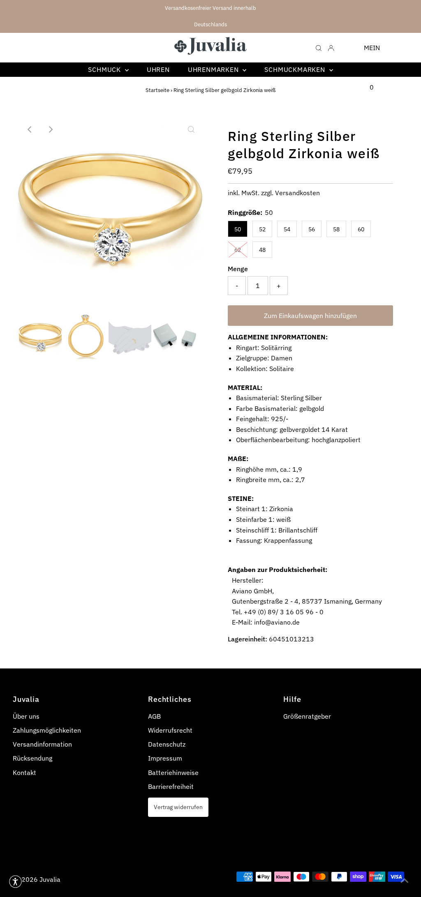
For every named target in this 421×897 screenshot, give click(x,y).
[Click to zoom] (191, 129)
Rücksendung (32, 758)
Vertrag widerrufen (178, 807)
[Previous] (30, 129)
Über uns (26, 716)
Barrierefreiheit (171, 786)
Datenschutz (166, 744)
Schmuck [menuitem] (105, 69)
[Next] (50, 129)
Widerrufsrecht (170, 730)
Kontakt (24, 772)
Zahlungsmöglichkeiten (47, 730)
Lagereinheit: (247, 639)
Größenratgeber (307, 716)
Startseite (157, 90)
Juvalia (49, 879)
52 (262, 229)
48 (262, 250)
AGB (154, 716)
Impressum (165, 758)
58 (336, 229)
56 (311, 229)
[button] (15, 881)
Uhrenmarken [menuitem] (214, 69)
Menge (238, 269)
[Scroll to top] (404, 880)
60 (361, 229)
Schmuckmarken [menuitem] (295, 69)
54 (287, 229)
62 (237, 250)
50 (237, 229)
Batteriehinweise (173, 772)
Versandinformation (42, 744)
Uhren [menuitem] (158, 69)
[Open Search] (318, 47)
